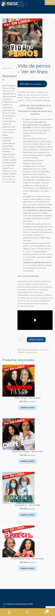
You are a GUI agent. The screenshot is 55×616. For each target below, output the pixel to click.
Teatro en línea (31, 352)
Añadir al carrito (36, 340)
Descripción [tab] (7, 68)
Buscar (27, 612)
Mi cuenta (9, 612)
